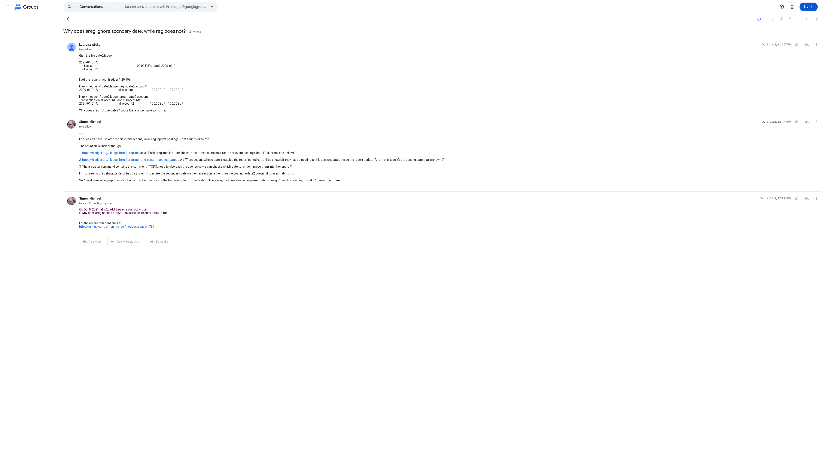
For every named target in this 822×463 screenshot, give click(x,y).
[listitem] (442, 76)
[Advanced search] (212, 7)
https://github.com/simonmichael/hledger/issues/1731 (116, 226)
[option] (99, 7)
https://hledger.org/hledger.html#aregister (111, 153)
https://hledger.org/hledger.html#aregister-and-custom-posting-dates (129, 159)
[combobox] (166, 7)
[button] (8, 7)
